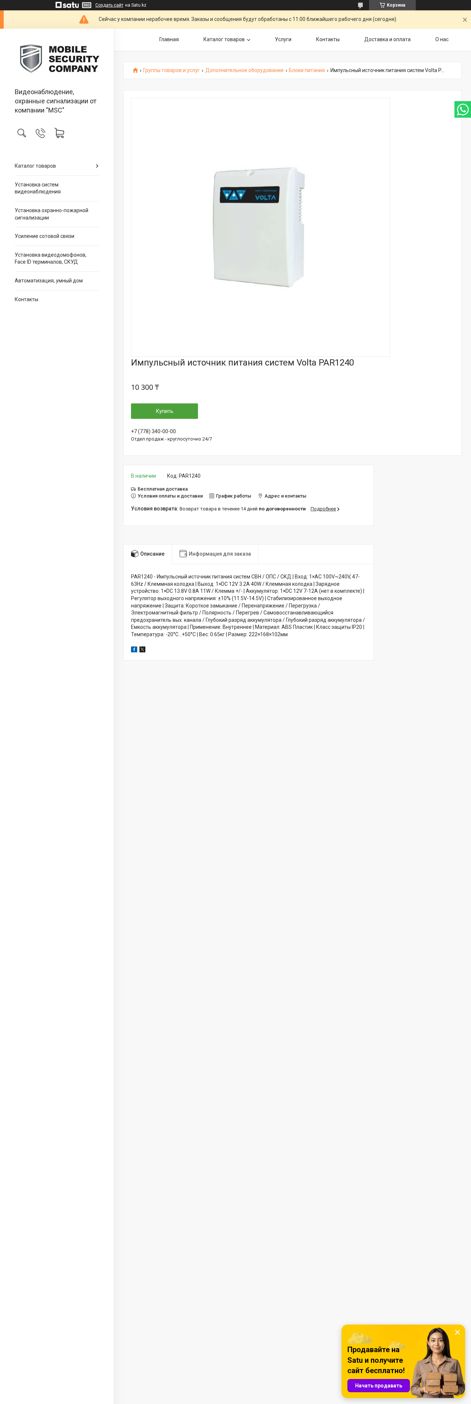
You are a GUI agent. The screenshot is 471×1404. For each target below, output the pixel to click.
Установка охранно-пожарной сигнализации (51, 214)
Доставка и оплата (387, 39)
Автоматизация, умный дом (49, 281)
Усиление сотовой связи (44, 236)
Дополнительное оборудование (244, 70)
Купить (164, 411)
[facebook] (134, 650)
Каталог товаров (35, 166)
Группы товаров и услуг (171, 70)
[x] (142, 650)
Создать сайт (109, 5)
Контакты (26, 299)
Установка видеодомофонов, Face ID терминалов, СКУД (50, 258)
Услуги (283, 39)
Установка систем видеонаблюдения (38, 188)
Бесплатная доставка (163, 489)
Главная (169, 39)
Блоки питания (307, 70)
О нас (442, 39)
